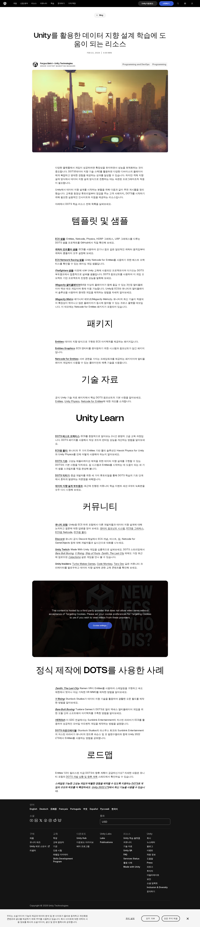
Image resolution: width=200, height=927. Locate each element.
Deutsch (44, 809)
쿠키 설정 (130, 918)
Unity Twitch (62, 549)
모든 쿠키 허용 (171, 918)
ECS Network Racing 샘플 (69, 259)
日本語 (54, 809)
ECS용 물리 (80, 532)
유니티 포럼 (61, 524)
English (33, 809)
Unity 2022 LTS (100, 787)
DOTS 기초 (61, 461)
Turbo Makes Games (83, 563)
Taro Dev (119, 563)
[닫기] (187, 918)
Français (63, 809)
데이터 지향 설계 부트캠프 (69, 485)
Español (94, 809)
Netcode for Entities (66, 358)
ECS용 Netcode (63, 532)
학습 (52, 3)
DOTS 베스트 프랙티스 (67, 436)
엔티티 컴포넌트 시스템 (112, 528)
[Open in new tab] (48, 846)
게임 (15, 3)
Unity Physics (72, 401)
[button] (147, 3)
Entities (59, 341)
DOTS (134, 783)
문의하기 (61, 3)
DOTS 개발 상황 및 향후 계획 (82, 776)
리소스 (34, 3)
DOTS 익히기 (62, 475)
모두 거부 (150, 918)
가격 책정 (72, 3)
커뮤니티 (43, 3)
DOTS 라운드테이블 (66, 730)
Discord (59, 538)
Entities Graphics (65, 348)
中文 (85, 809)
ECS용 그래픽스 (134, 528)
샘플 (64, 270)
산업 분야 (24, 3)
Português (75, 809)
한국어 (115, 809)
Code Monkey (104, 563)
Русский (104, 809)
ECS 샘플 (60, 238)
